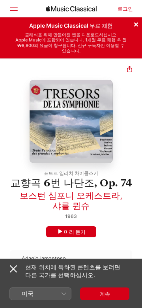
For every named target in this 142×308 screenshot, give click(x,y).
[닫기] (136, 23)
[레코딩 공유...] (129, 70)
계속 (105, 294)
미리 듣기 (75, 232)
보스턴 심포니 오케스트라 (70, 195)
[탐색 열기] (13, 8)
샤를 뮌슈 (71, 206)
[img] (71, 8)
